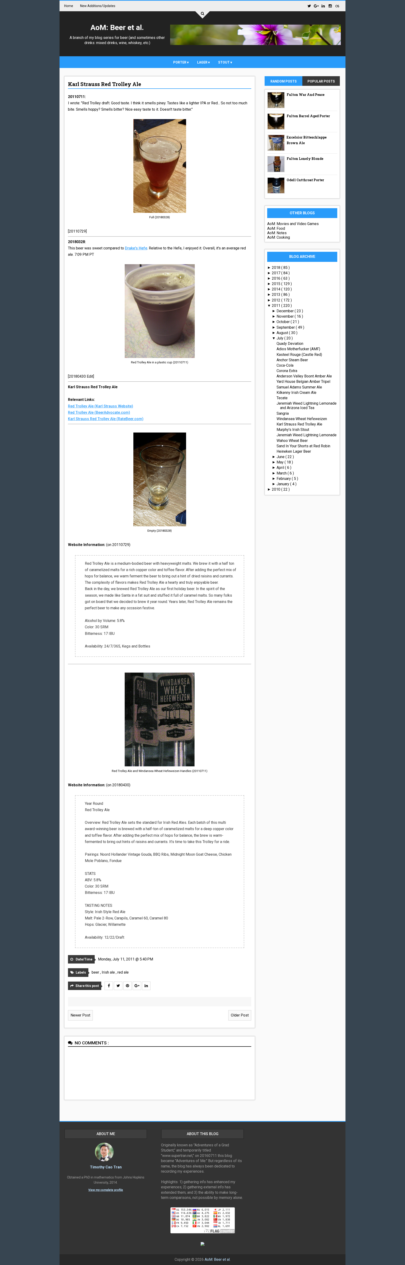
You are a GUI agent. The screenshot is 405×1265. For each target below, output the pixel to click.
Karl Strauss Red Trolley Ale (104, 84)
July (280, 338)
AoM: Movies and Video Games (293, 224)
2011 (276, 305)
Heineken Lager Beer (294, 451)
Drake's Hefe (136, 248)
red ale (123, 972)
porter (180, 62)
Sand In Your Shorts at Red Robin (303, 446)
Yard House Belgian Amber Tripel (303, 381)
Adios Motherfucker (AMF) (298, 349)
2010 (276, 489)
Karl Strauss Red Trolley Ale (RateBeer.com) (105, 419)
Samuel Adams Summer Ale (299, 387)
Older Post (240, 1015)
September (286, 327)
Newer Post (80, 1015)
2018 (276, 267)
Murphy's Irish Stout (293, 429)
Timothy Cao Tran (106, 1167)
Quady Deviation (290, 343)
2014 (276, 289)
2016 (276, 278)
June (281, 457)
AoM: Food (276, 228)
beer (96, 972)
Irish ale (109, 972)
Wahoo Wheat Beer (292, 440)
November (286, 316)
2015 (276, 284)
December (286, 311)
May (281, 462)
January (283, 484)
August (283, 333)
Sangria (283, 413)
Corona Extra (287, 371)
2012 (276, 300)
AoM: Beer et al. (117, 27)
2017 (276, 273)
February (284, 478)
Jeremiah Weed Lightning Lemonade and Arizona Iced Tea (307, 405)
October (284, 322)
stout (224, 62)
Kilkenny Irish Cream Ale (296, 392)
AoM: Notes (277, 233)
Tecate (282, 398)
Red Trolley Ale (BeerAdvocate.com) (99, 412)
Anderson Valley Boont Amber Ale (304, 376)
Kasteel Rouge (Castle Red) (299, 354)
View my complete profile (105, 1190)
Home (68, 6)
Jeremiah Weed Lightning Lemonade (307, 435)
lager (202, 62)
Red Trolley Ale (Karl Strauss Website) (100, 406)
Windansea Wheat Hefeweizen (302, 419)
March (282, 473)
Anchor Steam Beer (292, 360)
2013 (276, 294)
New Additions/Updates (97, 6)
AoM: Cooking (278, 237)
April (281, 467)
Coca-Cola (285, 365)
